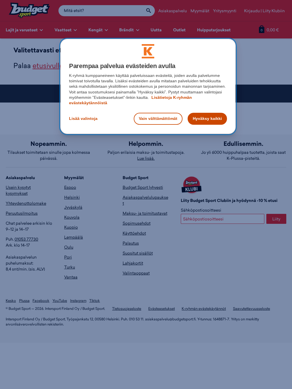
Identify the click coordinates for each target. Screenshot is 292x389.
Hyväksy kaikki (207, 118)
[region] (148, 86)
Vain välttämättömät (158, 118)
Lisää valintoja (83, 118)
